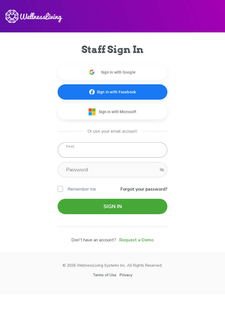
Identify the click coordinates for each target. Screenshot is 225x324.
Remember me (82, 189)
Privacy (126, 305)
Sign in (112, 206)
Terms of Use (104, 305)
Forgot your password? (143, 189)
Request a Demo (136, 240)
